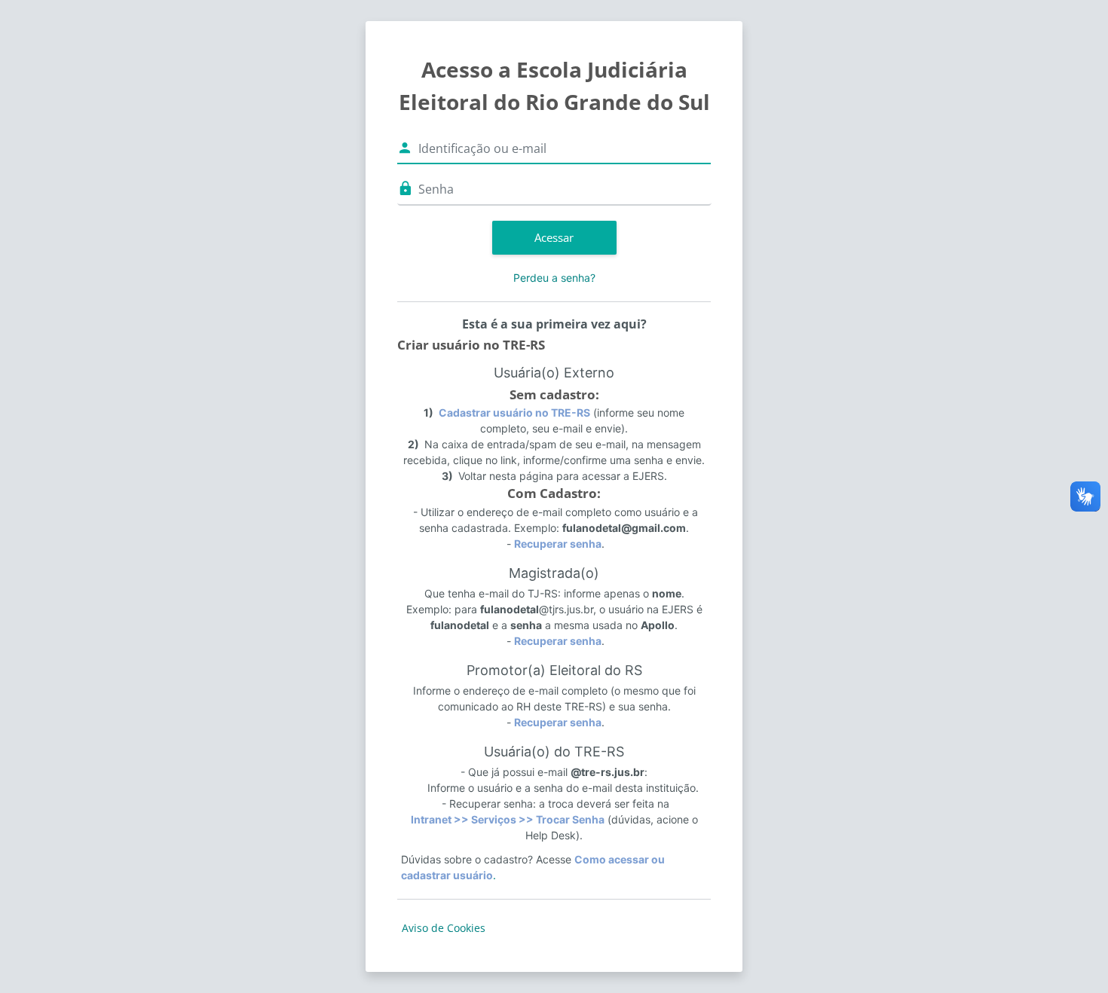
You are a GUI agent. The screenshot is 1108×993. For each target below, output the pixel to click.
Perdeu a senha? (554, 277)
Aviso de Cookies (443, 928)
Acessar (554, 237)
